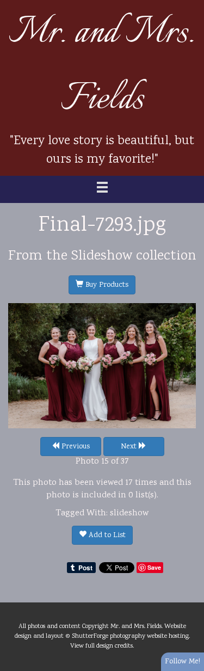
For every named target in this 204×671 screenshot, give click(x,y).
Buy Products (105, 285)
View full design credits (101, 646)
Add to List (106, 535)
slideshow (129, 513)
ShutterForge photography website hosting (130, 636)
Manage (189, 5)
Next (130, 446)
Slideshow (101, 256)
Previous (74, 446)
